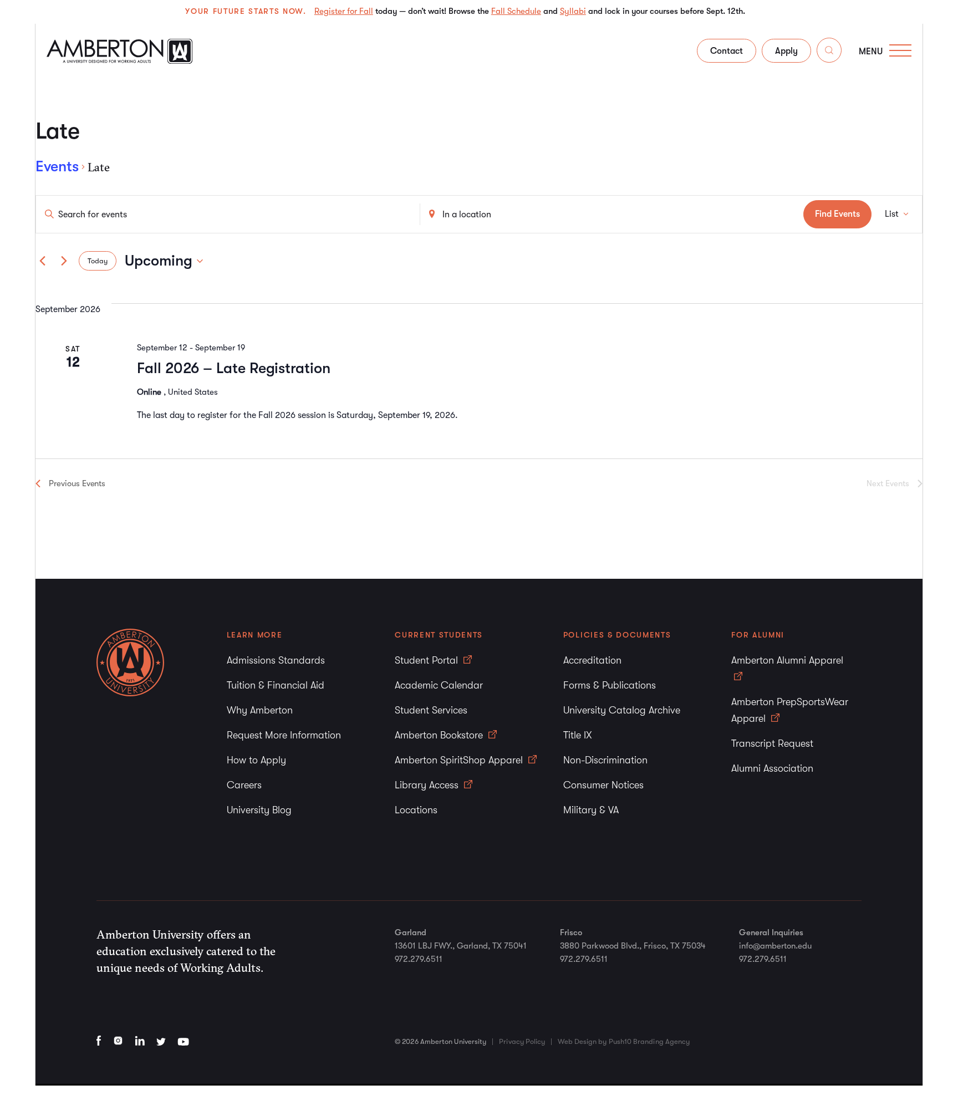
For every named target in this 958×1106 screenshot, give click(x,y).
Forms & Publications (609, 685)
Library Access (428, 785)
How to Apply (256, 760)
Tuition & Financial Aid (275, 685)
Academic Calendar (439, 685)
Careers (244, 785)
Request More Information (284, 735)
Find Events (837, 214)
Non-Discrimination (605, 760)
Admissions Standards (276, 660)
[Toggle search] (829, 52)
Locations (416, 810)
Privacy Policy (522, 1041)
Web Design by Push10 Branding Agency (624, 1041)
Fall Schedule (516, 11)
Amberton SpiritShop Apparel (460, 760)
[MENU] (900, 50)
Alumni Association (772, 768)
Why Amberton (260, 710)
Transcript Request (772, 743)
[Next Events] (63, 261)
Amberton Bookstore (440, 735)
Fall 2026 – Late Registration (233, 368)
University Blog (259, 810)
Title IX (577, 735)
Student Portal (428, 660)
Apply (786, 51)
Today (98, 261)
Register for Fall (343, 11)
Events (57, 166)
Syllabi (573, 11)
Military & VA (591, 810)
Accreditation (592, 660)
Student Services (431, 710)
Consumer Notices (603, 785)
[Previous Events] (42, 261)
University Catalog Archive (621, 710)
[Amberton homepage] (119, 60)
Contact (726, 51)
